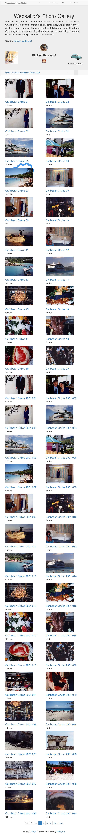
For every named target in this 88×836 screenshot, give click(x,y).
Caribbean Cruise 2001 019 (20, 665)
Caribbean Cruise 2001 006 (61, 457)
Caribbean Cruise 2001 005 (20, 457)
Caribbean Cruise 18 (57, 338)
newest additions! (23, 40)
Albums (42, 3)
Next (55, 823)
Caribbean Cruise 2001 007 (20, 487)
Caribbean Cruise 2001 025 (20, 754)
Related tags (53, 3)
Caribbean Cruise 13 (17, 279)
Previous (34, 823)
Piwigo (34, 832)
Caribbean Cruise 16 (57, 309)
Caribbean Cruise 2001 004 (61, 427)
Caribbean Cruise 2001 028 (61, 783)
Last (61, 823)
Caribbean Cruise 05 (17, 160)
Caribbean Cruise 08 (57, 190)
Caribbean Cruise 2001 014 (61, 576)
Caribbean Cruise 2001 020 (61, 665)
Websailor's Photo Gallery (16, 2)
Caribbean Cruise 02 (57, 101)
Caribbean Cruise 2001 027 (20, 783)
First (26, 823)
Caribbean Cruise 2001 (30, 72)
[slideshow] (71, 72)
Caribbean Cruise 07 (17, 190)
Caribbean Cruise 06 (57, 160)
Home (8, 72)
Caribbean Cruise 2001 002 (61, 398)
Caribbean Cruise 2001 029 (20, 813)
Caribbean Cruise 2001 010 (61, 516)
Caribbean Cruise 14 (57, 279)
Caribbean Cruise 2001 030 (61, 813)
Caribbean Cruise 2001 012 (61, 546)
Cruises (15, 72)
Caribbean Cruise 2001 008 (61, 487)
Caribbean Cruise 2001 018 (61, 635)
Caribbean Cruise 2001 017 (20, 635)
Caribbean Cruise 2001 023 (20, 724)
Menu (64, 3)
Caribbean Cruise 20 (57, 368)
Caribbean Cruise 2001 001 (20, 398)
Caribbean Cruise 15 (17, 309)
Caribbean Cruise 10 (57, 220)
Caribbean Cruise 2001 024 (61, 724)
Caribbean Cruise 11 (17, 249)
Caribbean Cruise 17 (17, 338)
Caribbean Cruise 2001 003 (20, 427)
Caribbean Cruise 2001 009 (20, 516)
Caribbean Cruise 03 (17, 131)
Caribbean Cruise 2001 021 (20, 694)
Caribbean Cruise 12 (57, 249)
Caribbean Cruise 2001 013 (20, 576)
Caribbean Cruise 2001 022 (61, 694)
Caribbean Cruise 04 (57, 131)
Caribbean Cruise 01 (17, 101)
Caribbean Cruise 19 (17, 368)
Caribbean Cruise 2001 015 (20, 605)
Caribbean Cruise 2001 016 (61, 605)
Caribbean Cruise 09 (17, 220)
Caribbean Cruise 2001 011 (20, 546)
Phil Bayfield (60, 832)
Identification (75, 3)
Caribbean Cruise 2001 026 (61, 754)
